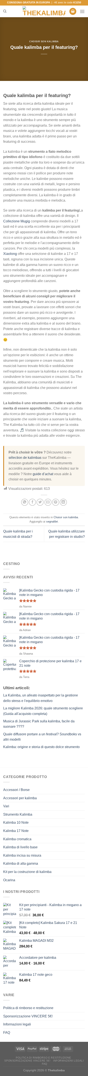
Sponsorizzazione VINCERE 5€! (28, 1016)
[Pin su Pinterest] (55, 502)
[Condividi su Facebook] (32, 502)
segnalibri (52, 521)
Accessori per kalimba (20, 798)
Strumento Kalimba (17, 814)
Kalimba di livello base (20, 847)
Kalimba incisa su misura (22, 855)
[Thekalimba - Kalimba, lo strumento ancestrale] (44, 11)
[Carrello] (72, 11)
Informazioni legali (17, 1024)
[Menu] (82, 11)
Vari (6, 806)
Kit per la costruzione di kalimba (27, 872)
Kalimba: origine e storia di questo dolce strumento (41, 747)
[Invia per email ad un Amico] (47, 502)
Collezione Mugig (16, 221)
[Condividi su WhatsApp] (24, 502)
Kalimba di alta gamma (20, 863)
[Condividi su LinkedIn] (63, 502)
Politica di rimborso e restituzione (28, 1008)
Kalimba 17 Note (16, 831)
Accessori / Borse (16, 790)
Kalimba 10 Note (16, 822)
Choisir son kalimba (44, 41)
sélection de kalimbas (25, 457)
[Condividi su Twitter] (40, 502)
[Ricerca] (4, 11)
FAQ (6, 1032)
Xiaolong (10, 254)
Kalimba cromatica (17, 839)
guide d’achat (43, 474)
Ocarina (9, 880)
